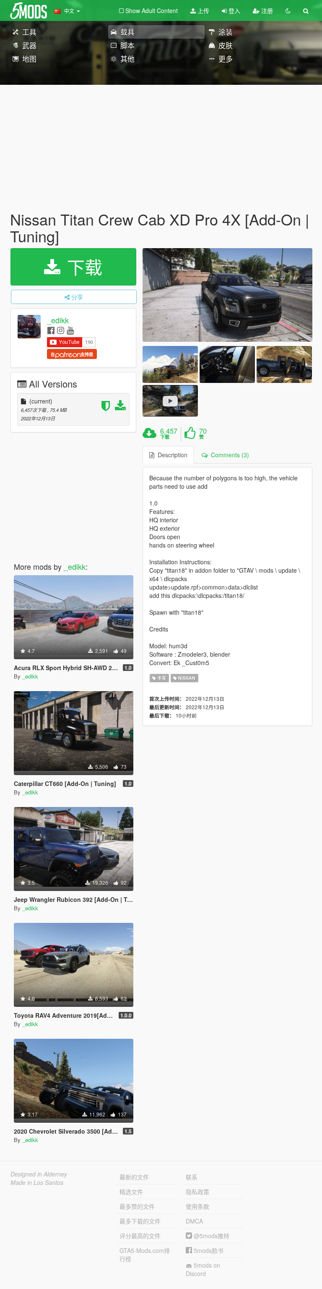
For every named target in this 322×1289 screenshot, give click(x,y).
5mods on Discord (203, 1269)
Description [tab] (170, 455)
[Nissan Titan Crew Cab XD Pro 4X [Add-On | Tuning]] (227, 295)
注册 (266, 10)
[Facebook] (51, 330)
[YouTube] (70, 330)
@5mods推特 (210, 1235)
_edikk (58, 320)
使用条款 (197, 1206)
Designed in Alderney (38, 1174)
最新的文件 (134, 1177)
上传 (202, 10)
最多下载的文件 (140, 1221)
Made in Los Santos (36, 1182)
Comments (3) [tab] (228, 455)
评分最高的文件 (140, 1235)
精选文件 (131, 1191)
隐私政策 (197, 1191)
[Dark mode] (288, 10)
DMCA (194, 1221)
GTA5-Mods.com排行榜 (144, 1254)
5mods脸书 (207, 1250)
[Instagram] (61, 330)
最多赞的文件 (137, 1206)
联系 (191, 1177)
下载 (82, 266)
